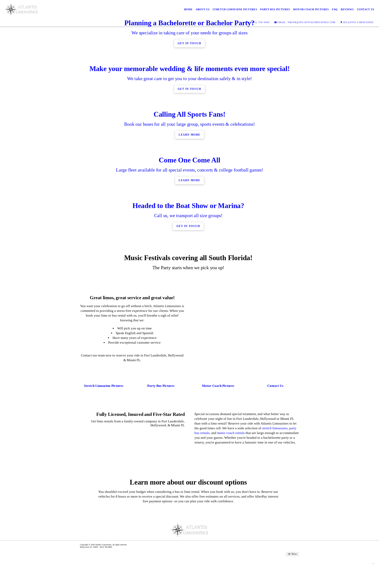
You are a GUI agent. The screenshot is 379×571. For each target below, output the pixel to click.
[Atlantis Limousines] (21, 9)
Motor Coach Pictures (311, 9)
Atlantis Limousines (358, 22)
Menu (294, 554)
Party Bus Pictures (275, 9)
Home (188, 9)
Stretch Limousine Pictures (235, 9)
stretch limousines (275, 428)
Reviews (347, 9)
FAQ (335, 9)
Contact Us (365, 9)
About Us (202, 9)
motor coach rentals (231, 433)
